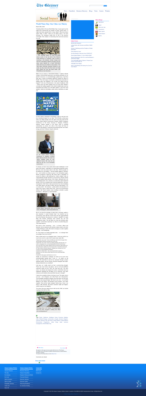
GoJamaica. (80, 393)
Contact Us (38, 372)
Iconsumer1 (101, 29)
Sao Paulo (50, 320)
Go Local (7, 377)
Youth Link (7, 385)
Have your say (101, 27)
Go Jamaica (7, 375)
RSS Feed (38, 370)
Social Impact (101, 33)
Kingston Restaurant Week (26, 375)
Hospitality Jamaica (9, 383)
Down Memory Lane (76, 51)
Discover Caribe (24, 381)
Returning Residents (25, 383)
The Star (7, 372)
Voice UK (7, 387)
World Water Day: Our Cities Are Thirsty (51, 24)
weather (107, 11)
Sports (100, 35)
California (45, 317)
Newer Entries (62, 348)
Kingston (66, 319)
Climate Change (43, 319)
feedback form (53, 353)
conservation (51, 319)
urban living (54, 322)
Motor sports (101, 31)
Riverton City (44, 320)
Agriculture (101, 22)
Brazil (40, 317)
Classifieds (72, 11)
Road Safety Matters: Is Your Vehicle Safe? (81, 55)
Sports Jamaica (8, 379)
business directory (81, 11)
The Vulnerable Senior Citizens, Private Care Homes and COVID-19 (82, 61)
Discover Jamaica (24, 379)
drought (56, 319)
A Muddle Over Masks (76, 63)
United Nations (56, 320)
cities (37, 319)
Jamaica (61, 319)
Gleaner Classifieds (24, 372)
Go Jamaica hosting (25, 385)
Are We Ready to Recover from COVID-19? (81, 53)
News (65, 11)
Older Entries (40, 347)
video (96, 11)
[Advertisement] (47, 335)
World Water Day (47, 323)
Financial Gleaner (24, 377)
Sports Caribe (8, 381)
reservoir (38, 320)
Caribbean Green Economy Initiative (58, 317)
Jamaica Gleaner (9, 370)
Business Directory (24, 370)
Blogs (90, 11)
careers (101, 11)
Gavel (99, 25)
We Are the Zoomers (76, 43)
